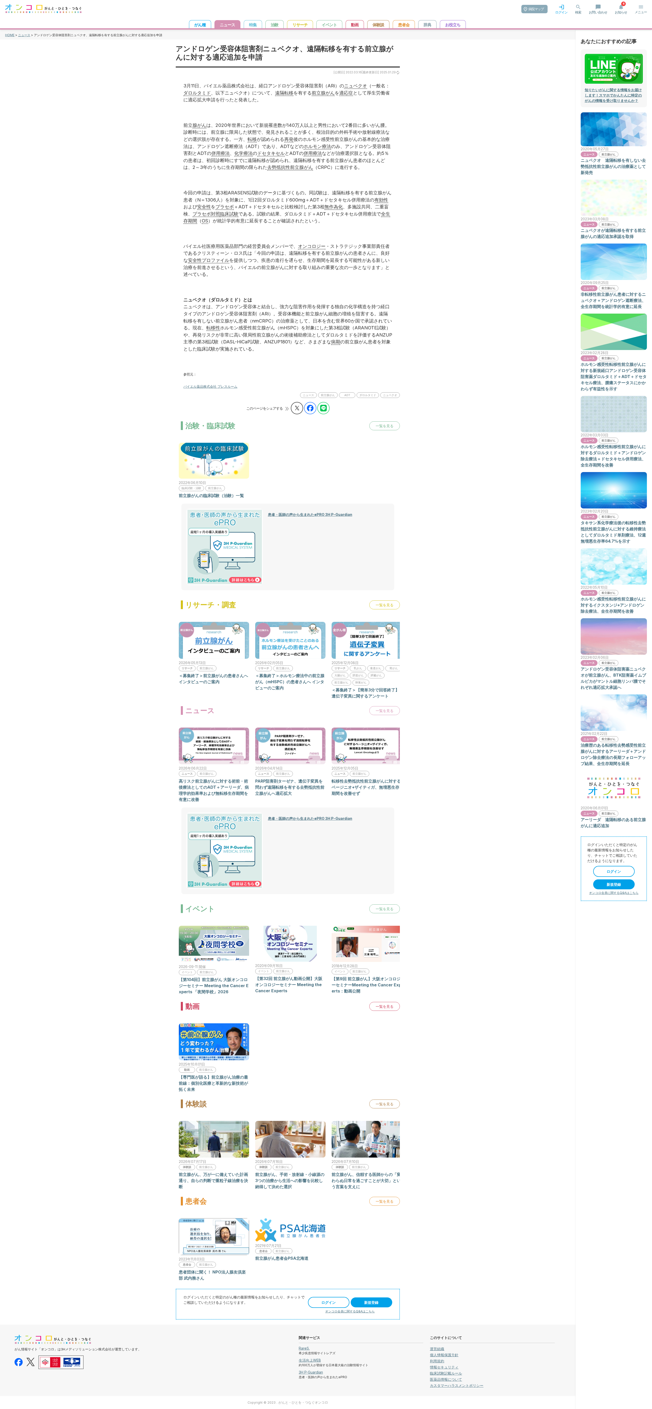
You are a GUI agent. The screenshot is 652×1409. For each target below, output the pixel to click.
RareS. (304, 1348)
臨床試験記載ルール (446, 1373)
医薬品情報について (446, 1379)
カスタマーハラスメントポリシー (456, 1385)
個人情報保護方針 (444, 1355)
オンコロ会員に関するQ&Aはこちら (350, 1311)
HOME (10, 35)
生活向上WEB (310, 1360)
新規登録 (371, 1302)
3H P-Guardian (311, 1372)
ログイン (328, 1302)
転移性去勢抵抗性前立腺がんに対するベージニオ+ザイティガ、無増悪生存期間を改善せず (366, 787)
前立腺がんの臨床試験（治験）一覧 (211, 495)
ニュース (24, 35)
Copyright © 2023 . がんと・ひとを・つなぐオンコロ (288, 1402)
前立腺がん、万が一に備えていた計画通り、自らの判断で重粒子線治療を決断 (213, 1180)
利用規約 (437, 1361)
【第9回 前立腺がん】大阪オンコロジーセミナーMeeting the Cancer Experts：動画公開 (366, 985)
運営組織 (437, 1349)
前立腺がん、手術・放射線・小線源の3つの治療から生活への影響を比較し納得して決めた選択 (289, 1180)
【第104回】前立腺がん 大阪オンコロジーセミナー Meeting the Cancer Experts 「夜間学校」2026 (214, 985)
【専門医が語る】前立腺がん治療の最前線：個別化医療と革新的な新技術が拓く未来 (213, 1083)
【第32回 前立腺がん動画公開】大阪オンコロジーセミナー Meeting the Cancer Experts (288, 984)
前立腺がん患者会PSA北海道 (281, 1258)
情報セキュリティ (444, 1367)
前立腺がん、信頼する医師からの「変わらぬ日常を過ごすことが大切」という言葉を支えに (366, 1180)
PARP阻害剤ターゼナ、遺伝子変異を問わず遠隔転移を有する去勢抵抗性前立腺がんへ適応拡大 (289, 787)
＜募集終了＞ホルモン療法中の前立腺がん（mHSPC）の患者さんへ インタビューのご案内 (289, 681)
